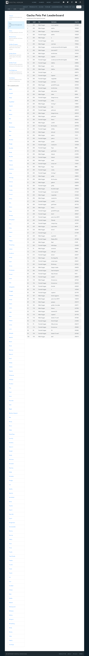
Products (33, 7)
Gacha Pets (22, 9)
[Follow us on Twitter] (67, 2)
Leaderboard (57, 7)
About (25, 7)
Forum (47, 7)
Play (79, 7)
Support (56, 2)
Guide (41, 7)
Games (41, 2)
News (49, 2)
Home (34, 2)
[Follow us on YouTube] (76, 2)
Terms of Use (69, 7)
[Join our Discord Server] (63, 2)
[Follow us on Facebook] (72, 2)
